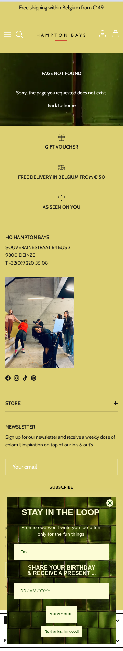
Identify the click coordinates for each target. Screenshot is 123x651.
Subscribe (61, 487)
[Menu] (7, 34)
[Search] (22, 34)
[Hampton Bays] (61, 34)
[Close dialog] (109, 503)
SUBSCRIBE (61, 614)
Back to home (62, 105)
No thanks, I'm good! (62, 631)
